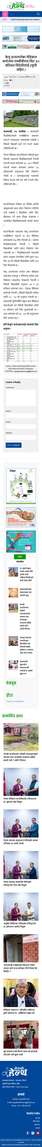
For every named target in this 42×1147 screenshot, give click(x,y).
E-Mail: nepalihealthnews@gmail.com (21, 1102)
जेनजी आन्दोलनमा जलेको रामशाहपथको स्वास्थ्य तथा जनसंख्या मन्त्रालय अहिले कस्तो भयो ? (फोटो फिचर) (25, 617)
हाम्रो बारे (37, 1125)
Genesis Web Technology (32, 1144)
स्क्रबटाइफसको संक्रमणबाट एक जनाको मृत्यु (25, 592)
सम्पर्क (38, 1128)
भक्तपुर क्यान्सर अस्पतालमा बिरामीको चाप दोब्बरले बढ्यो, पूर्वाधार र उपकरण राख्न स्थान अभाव (26, 645)
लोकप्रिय (20, 562)
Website (9, 432)
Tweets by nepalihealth (15, 701)
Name (9, 411)
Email (8, 422)
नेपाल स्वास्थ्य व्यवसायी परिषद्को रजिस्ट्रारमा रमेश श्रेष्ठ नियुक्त (17, 883)
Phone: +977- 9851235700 (21, 1105)
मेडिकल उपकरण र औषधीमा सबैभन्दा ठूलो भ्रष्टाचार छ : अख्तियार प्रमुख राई (19, 1011)
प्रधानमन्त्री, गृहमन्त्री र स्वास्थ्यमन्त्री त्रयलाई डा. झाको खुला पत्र (26, 668)
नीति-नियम (36, 1121)
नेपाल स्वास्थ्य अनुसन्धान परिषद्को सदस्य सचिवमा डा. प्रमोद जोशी (20, 842)
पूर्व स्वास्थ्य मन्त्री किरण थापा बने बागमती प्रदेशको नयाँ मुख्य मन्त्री (20, 1053)
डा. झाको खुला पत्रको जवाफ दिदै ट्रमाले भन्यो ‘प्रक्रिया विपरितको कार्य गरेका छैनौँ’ (26, 574)
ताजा (20, 557)
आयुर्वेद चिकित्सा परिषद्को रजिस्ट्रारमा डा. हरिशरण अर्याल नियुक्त (19, 925)
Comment (10, 387)
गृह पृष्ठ (37, 1118)
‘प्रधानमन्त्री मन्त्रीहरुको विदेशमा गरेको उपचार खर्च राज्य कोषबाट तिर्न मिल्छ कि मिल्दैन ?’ (20, 968)
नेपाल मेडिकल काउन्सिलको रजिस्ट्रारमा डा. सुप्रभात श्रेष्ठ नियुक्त (19, 800)
